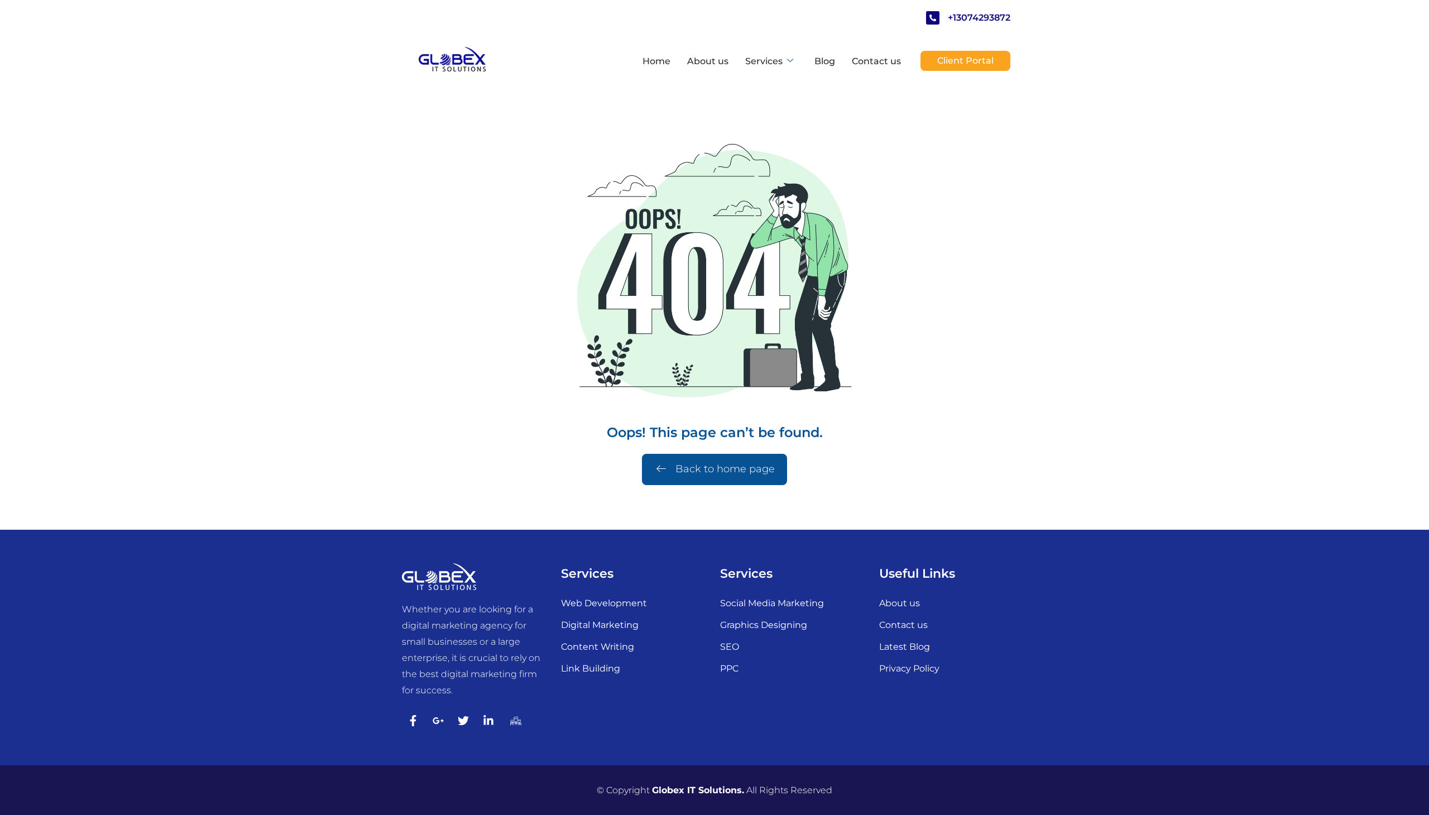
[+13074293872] (932, 18)
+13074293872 (979, 17)
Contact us (876, 61)
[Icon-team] (513, 720)
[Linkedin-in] (488, 720)
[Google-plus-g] (438, 720)
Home (656, 61)
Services (764, 61)
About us (707, 61)
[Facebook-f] (413, 720)
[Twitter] (463, 720)
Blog (824, 61)
